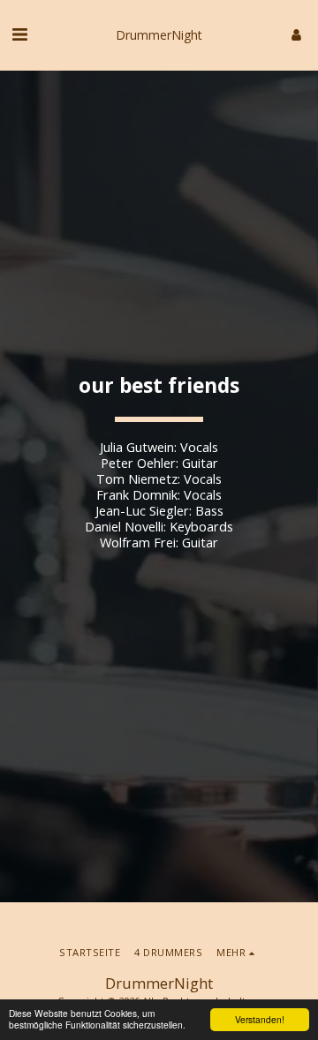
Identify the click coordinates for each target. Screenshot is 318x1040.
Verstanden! (259, 1019)
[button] (19, 34)
